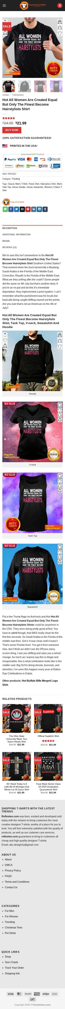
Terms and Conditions (17, 881)
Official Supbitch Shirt (48, 736)
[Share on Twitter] (16, 209)
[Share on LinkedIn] (39, 209)
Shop (8, 956)
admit (14, 633)
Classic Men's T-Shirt (17, 184)
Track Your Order (14, 967)
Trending (18, 95)
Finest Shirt (34, 184)
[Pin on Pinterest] (28, 209)
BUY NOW (12, 130)
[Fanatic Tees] (13, 202)
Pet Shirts (10, 933)
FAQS (8, 876)
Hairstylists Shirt (48, 184)
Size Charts (11, 962)
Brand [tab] (6, 241)
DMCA (8, 865)
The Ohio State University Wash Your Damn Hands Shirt (16, 739)
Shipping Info (12, 973)
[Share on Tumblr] (45, 209)
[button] (4, 5)
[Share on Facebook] (11, 209)
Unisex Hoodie (18, 187)
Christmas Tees (13, 927)
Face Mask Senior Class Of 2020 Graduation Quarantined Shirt (48, 787)
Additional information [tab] (16, 234)
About (8, 859)
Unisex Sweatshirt (35, 187)
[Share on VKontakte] (33, 209)
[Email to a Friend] (22, 209)
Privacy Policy (13, 870)
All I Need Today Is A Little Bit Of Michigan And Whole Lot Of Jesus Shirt (16, 787)
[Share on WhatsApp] (5, 209)
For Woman (11, 916)
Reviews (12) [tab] (9, 247)
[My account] (59, 5)
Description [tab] (9, 228)
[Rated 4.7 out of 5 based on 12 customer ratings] (32, 118)
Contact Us (11, 887)
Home (5, 95)
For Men (9, 911)
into (44, 267)
